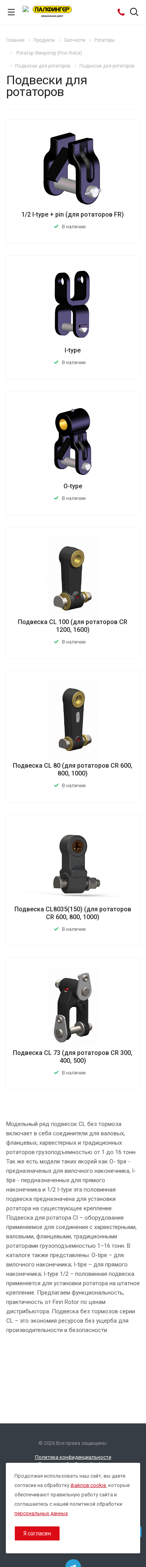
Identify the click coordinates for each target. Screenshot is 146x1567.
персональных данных (41, 1513)
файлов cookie (88, 1485)
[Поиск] (134, 13)
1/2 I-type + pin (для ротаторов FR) (72, 214)
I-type (73, 350)
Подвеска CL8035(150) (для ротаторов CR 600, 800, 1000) (72, 913)
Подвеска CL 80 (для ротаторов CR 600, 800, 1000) (72, 769)
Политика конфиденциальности (73, 1457)
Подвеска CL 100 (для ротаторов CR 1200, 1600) (72, 625)
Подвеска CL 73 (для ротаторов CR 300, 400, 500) (72, 1056)
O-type (72, 486)
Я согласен (37, 1533)
